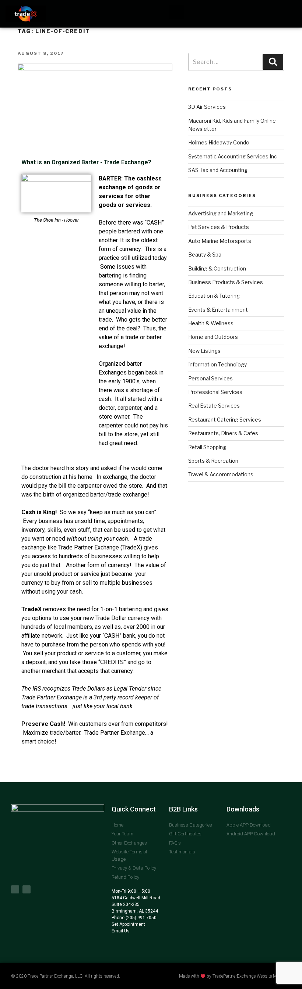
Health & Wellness (210, 323)
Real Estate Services (214, 405)
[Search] (273, 61)
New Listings (204, 351)
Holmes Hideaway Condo (218, 142)
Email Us (121, 931)
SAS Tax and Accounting (217, 170)
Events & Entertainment (218, 310)
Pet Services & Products (218, 227)
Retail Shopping (207, 447)
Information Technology (217, 364)
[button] (176, 12)
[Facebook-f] (15, 889)
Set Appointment (128, 924)
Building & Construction (217, 268)
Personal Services (210, 378)
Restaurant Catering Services (224, 419)
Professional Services (215, 392)
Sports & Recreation (213, 461)
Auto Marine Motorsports (219, 241)
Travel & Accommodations (220, 474)
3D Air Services (207, 107)
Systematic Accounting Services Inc (232, 156)
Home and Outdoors (213, 337)
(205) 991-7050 (140, 917)
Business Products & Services (225, 282)
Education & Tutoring (214, 296)
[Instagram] (26, 889)
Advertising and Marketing (220, 213)
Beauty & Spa (204, 254)
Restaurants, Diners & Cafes (223, 433)
